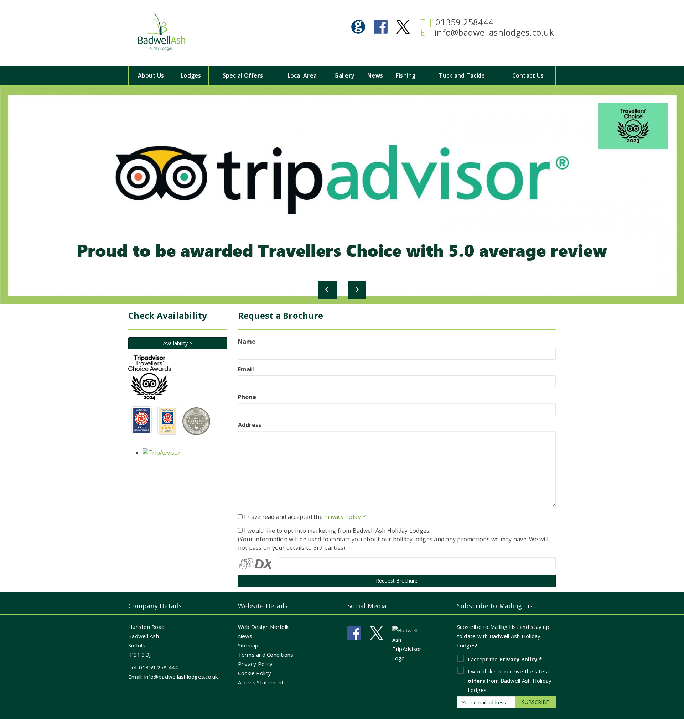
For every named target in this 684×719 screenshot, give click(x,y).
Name (247, 341)
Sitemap (248, 645)
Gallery (344, 75)
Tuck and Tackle (462, 75)
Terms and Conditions (266, 654)
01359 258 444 (158, 667)
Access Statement (261, 682)
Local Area (302, 75)
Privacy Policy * (345, 517)
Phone (247, 397)
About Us (151, 75)
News (375, 75)
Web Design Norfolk (263, 626)
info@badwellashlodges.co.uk (494, 32)
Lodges (191, 75)
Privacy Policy (255, 663)
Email (246, 369)
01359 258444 (464, 22)
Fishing (406, 75)
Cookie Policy (254, 673)
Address (249, 425)
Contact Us (528, 75)
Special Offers (243, 75)
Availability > (178, 343)
